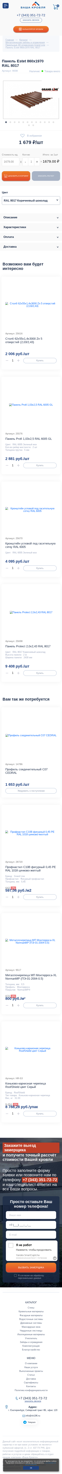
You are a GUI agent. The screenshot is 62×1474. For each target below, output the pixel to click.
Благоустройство (31, 1349)
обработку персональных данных (31, 1276)
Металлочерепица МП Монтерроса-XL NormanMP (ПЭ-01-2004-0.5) (30, 977)
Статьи (31, 1375)
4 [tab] (19, 122)
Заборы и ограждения (31, 1342)
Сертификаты (31, 1382)
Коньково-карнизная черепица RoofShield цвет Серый (25, 1085)
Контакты (31, 1386)
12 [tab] (53, 122)
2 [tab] (10, 122)
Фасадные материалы (31, 1315)
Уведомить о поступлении (31, 791)
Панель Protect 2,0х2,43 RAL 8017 (27, 646)
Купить (40, 360)
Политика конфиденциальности (31, 1390)
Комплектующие (31, 1346)
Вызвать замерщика (31, 1267)
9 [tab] (40, 122)
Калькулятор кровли (33, 29)
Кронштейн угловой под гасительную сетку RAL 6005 (30, 545)
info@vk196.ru (33, 1415)
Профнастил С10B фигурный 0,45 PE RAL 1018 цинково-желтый (30, 868)
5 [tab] (23, 122)
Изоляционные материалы (31, 1334)
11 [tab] (49, 122)
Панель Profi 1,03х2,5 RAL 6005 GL (28, 438)
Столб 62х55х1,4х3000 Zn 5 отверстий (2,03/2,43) (23, 340)
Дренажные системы (31, 1323)
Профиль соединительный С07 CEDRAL (26, 771)
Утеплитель (31, 1338)
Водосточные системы (31, 1319)
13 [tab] (29, 125)
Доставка (31, 1379)
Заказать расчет (46, 176)
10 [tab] (45, 122)
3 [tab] (15, 122)
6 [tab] (27, 122)
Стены (31, 1307)
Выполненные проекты (31, 1371)
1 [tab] (6, 122)
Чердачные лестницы (31, 1330)
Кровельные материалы (31, 1311)
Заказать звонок (31, 20)
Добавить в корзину (18, 176)
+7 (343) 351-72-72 (31, 15)
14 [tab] (33, 125)
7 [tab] (32, 122)
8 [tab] (36, 122)
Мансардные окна (31, 1327)
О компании (31, 1363)
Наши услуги (31, 1367)
